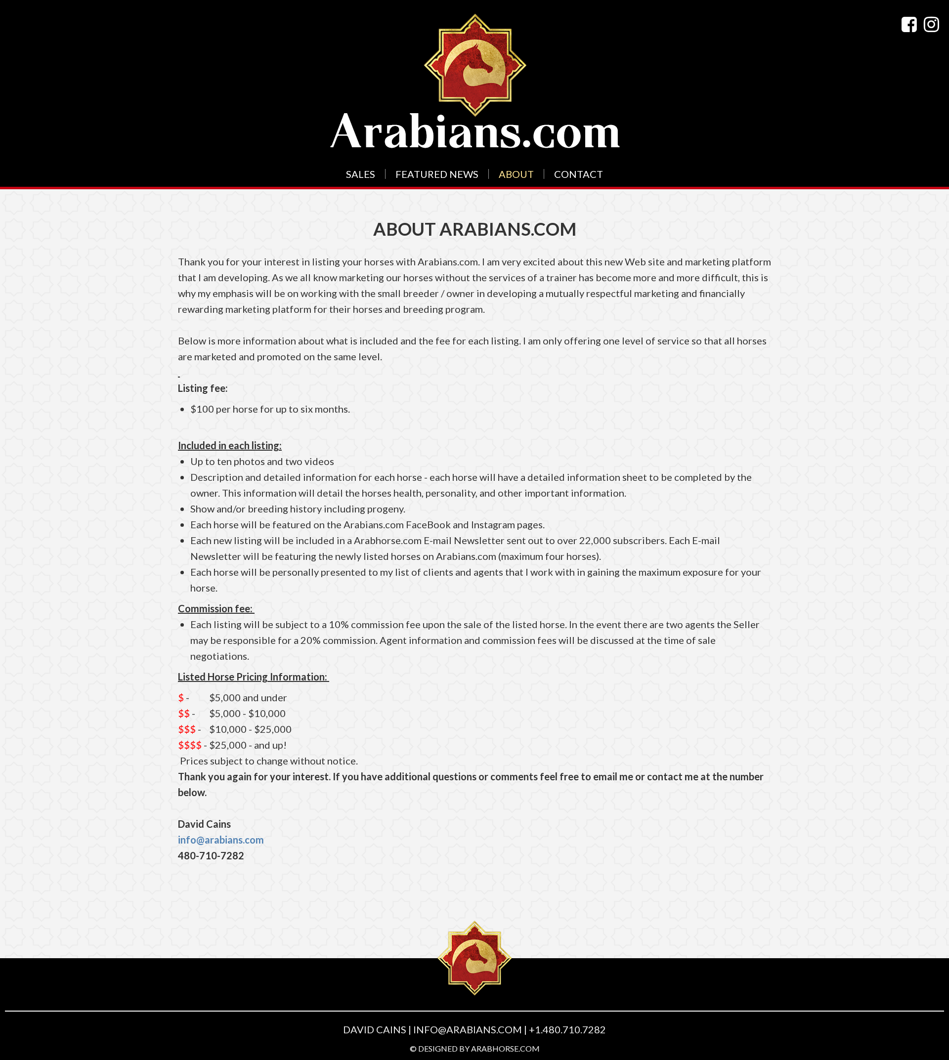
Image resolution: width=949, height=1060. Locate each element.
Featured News (436, 174)
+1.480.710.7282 (567, 1029)
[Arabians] (475, 80)
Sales (360, 174)
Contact (578, 174)
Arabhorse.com (505, 1048)
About (516, 174)
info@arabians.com (221, 840)
